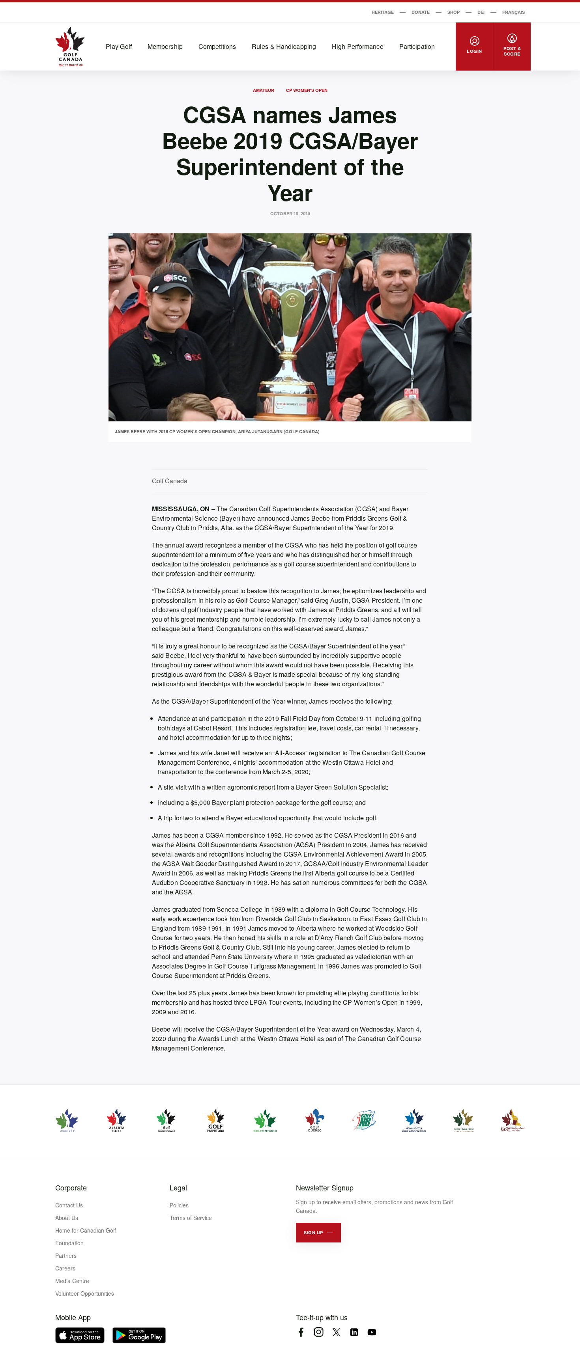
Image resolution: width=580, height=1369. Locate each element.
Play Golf (119, 46)
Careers (65, 1268)
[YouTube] (372, 1332)
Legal (178, 1187)
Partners (66, 1255)
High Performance (358, 46)
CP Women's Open (306, 90)
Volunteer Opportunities (84, 1293)
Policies (179, 1205)
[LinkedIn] (354, 1332)
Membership (165, 46)
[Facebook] (301, 1332)
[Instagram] (319, 1332)
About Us (66, 1218)
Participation (417, 46)
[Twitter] (336, 1332)
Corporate (71, 1187)
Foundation (69, 1243)
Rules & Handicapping (284, 46)
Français (513, 12)
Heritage (383, 12)
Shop (453, 12)
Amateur (263, 90)
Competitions (217, 46)
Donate (421, 12)
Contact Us (69, 1205)
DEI (481, 12)
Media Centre (72, 1281)
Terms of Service (191, 1218)
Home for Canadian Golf (85, 1230)
